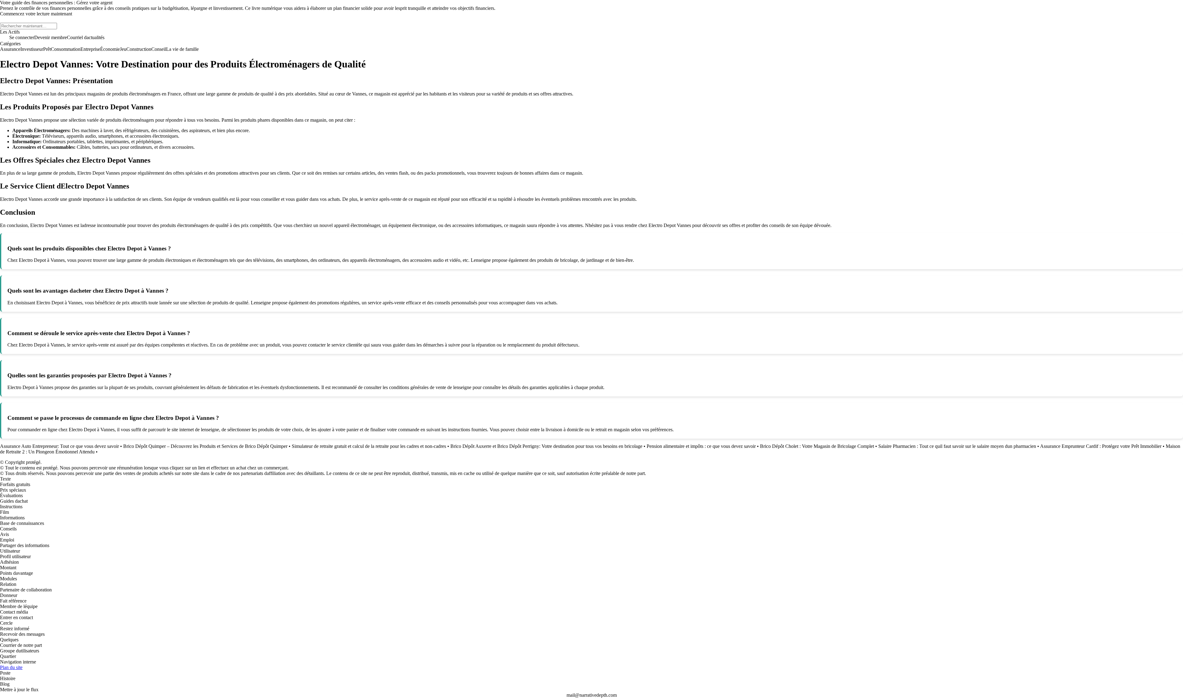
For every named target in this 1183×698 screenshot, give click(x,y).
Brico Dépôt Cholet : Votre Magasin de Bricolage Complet (817, 446)
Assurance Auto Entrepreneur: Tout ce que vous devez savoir (59, 446)
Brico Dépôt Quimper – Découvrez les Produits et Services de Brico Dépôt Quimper (205, 446)
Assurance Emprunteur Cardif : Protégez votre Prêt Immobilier (1100, 446)
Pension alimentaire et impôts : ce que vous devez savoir (701, 446)
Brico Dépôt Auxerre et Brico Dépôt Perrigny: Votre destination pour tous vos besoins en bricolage (546, 446)
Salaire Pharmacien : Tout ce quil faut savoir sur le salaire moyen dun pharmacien (957, 446)
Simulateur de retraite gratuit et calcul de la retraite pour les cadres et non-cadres (369, 446)
